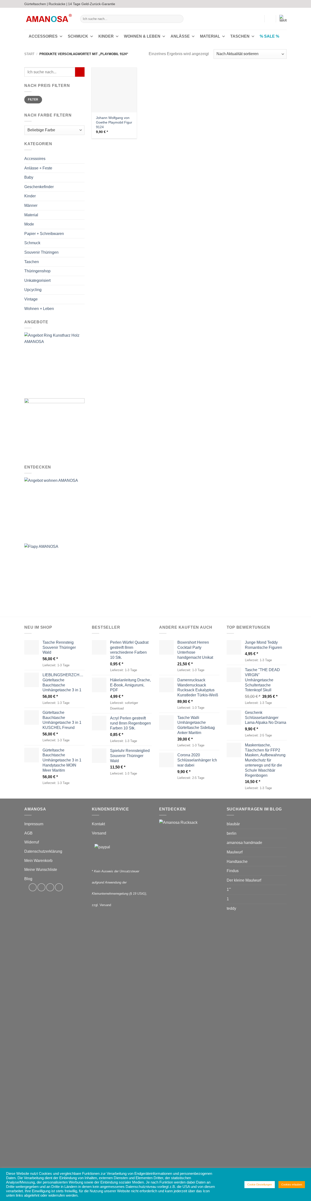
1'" (229, 889)
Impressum (33, 824)
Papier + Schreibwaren (44, 234)
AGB (28, 833)
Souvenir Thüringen (41, 252)
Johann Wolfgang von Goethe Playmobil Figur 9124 (114, 122)
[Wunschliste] (270, 18)
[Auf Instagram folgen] (275, 4)
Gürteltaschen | (36, 4)
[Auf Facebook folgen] (270, 4)
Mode (29, 224)
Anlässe (180, 36)
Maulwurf (234, 852)
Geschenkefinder (39, 187)
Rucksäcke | (58, 4)
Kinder (106, 36)
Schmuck (78, 36)
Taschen (240, 36)
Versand (99, 833)
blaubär (233, 824)
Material (210, 36)
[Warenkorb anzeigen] (283, 18)
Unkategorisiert (37, 280)
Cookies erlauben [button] (291, 1184)
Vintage (31, 299)
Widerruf (31, 842)
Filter (33, 99)
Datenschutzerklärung (43, 851)
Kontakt (98, 824)
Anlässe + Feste (38, 168)
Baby (28, 177)
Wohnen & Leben (142, 36)
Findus (233, 871)
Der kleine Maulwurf (244, 880)
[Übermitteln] (179, 19)
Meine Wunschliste (40, 869)
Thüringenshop (37, 271)
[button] (258, 18)
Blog (28, 879)
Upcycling (33, 290)
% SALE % (269, 36)
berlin (231, 833)
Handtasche (237, 861)
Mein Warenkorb (38, 861)
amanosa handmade (244, 843)
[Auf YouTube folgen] (284, 4)
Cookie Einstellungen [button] (259, 1184)
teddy (231, 908)
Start (29, 54)
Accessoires (43, 36)
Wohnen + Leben (39, 309)
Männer (30, 205)
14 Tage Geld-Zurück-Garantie (91, 4)
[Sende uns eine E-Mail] (279, 4)
